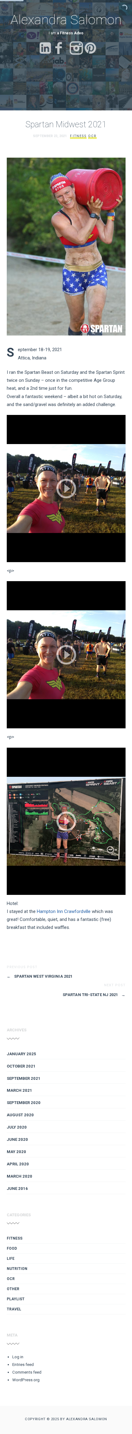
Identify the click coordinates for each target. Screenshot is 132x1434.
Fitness (78, 136)
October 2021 (21, 1066)
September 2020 (24, 1102)
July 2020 (17, 1127)
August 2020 (20, 1115)
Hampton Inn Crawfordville (64, 911)
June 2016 (17, 1188)
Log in (17, 1357)
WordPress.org (26, 1380)
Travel (14, 1309)
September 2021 (24, 1078)
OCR (92, 136)
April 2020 (18, 1164)
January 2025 (21, 1054)
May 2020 (16, 1151)
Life (10, 1258)
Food (12, 1248)
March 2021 (19, 1090)
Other (13, 1289)
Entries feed (23, 1364)
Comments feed (26, 1372)
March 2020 (19, 1176)
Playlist (16, 1299)
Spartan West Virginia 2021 (40, 976)
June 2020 (17, 1139)
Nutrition (17, 1269)
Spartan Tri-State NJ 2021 (94, 994)
